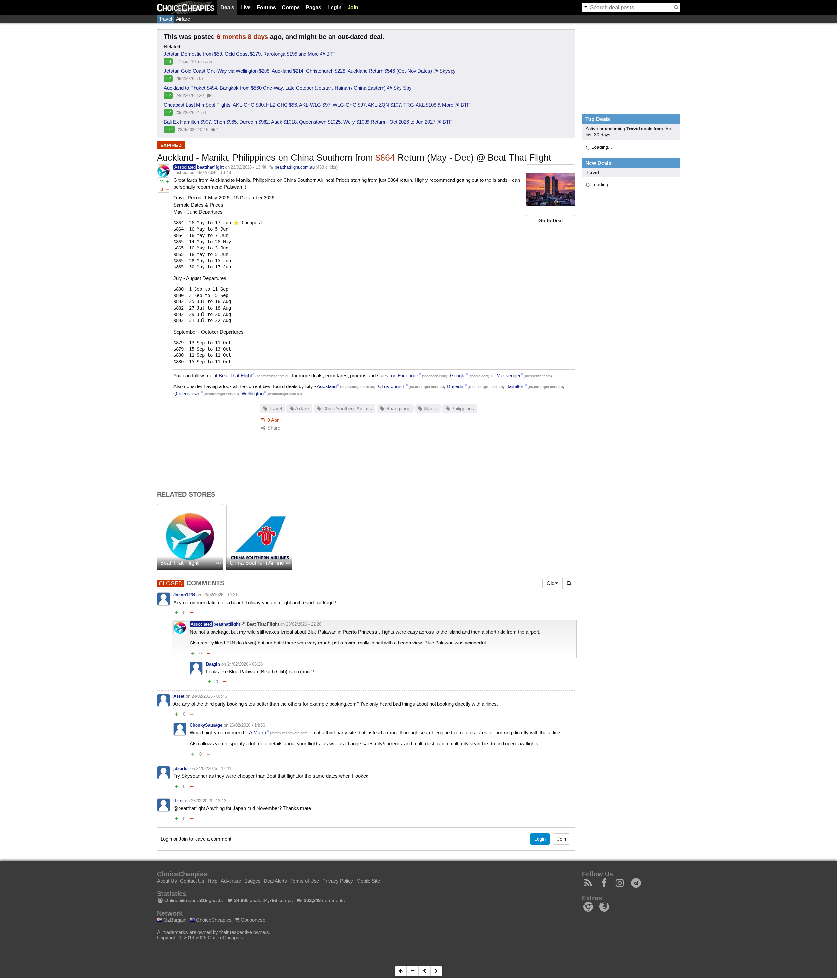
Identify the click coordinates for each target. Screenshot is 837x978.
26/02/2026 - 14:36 (247, 725)
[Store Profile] (218, 563)
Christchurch (391, 386)
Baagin (213, 664)
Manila (430, 408)
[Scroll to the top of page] (401, 971)
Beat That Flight (235, 375)
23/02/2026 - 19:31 (220, 594)
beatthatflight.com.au (295, 167)
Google (457, 375)
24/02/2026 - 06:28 (245, 664)
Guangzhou (397, 408)
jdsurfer (181, 768)
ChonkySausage (206, 725)
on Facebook (405, 375)
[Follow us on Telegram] (636, 884)
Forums (266, 7)
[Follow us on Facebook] (604, 884)
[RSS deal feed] (588, 884)
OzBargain (174, 920)
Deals (227, 7)
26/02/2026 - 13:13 (208, 800)
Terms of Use (304, 881)
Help (212, 881)
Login (334, 7)
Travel (165, 19)
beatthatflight (210, 167)
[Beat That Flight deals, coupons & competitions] (190, 537)
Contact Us (192, 881)
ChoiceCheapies (213, 920)
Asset (178, 696)
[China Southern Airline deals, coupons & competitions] (259, 537)
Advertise (231, 881)
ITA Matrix (256, 732)
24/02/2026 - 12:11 (213, 768)
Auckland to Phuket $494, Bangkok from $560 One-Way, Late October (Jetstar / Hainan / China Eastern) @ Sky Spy (288, 88)
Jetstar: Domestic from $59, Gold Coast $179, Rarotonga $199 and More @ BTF (249, 54)
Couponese (252, 920)
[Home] (185, 7)
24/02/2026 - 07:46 (209, 696)
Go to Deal (550, 220)
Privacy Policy (337, 881)
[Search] (676, 7)
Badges (252, 881)
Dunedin (455, 386)
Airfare (183, 19)
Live (245, 7)
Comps (291, 7)
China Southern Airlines (346, 408)
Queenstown (186, 393)
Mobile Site (368, 881)
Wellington (253, 393)
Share (273, 428)
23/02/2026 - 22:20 (303, 624)
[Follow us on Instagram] (620, 884)
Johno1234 (184, 594)
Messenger (508, 375)
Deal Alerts (275, 881)
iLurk (178, 800)
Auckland (327, 386)
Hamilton (514, 386)
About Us (167, 881)
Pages (313, 7)
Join (353, 7)
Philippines (462, 408)
